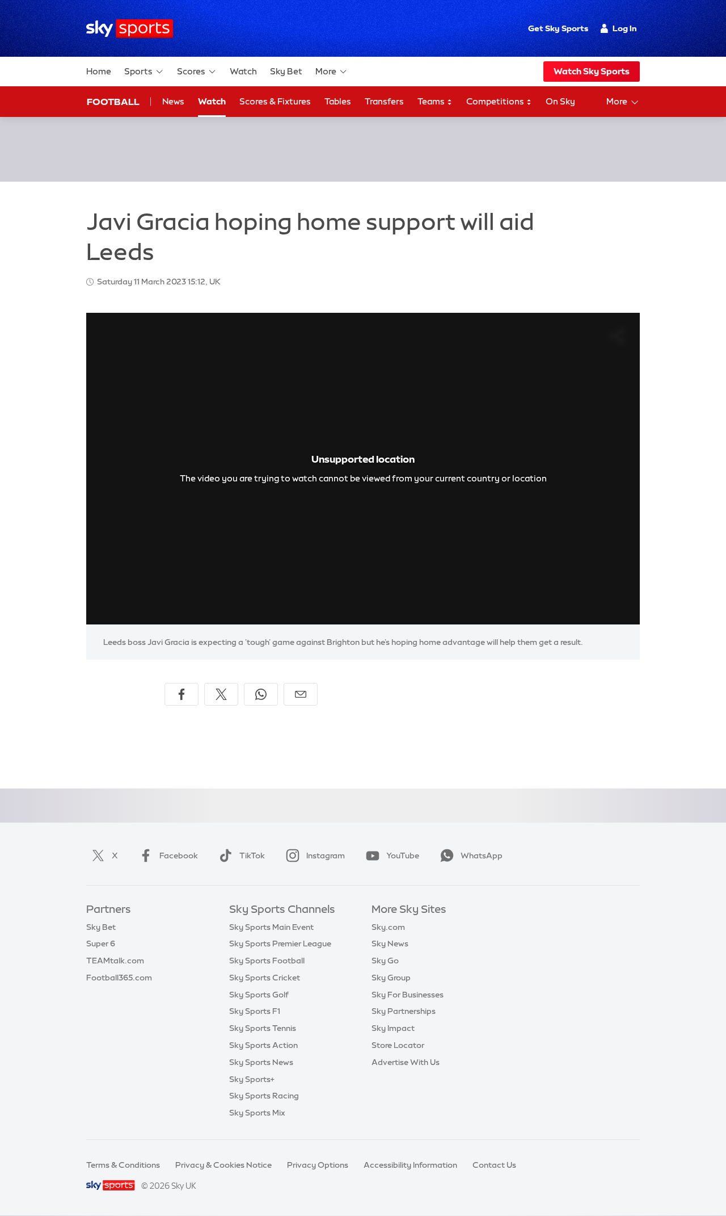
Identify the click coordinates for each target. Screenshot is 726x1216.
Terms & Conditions (123, 1165)
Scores (191, 71)
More (325, 71)
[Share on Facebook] (181, 694)
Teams (431, 101)
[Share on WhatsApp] (261, 694)
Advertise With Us (406, 1062)
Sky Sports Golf (259, 995)
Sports (138, 71)
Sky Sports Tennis (262, 1028)
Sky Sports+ (252, 1079)
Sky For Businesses (408, 995)
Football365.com (119, 978)
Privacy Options (317, 1165)
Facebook (178, 855)
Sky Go (385, 961)
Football (113, 101)
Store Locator (398, 1045)
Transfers (384, 101)
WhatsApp (482, 855)
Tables (337, 101)
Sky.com (388, 927)
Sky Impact (393, 1028)
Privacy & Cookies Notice (223, 1165)
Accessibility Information (410, 1165)
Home (98, 71)
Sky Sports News (261, 1062)
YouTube (402, 855)
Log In (625, 28)
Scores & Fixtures (275, 101)
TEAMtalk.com (115, 961)
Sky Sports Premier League (280, 943)
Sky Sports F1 (254, 1011)
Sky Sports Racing (264, 1096)
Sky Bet (286, 71)
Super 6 (100, 943)
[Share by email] (301, 694)
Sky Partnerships (404, 1011)
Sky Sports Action (263, 1045)
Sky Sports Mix (257, 1113)
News (173, 101)
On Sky (560, 101)
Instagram (325, 855)
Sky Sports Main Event (271, 927)
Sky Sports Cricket (264, 978)
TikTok (252, 855)
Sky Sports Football (267, 961)
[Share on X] (221, 694)
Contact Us (494, 1165)
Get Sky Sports (558, 28)
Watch (243, 71)
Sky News (390, 943)
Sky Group (391, 978)
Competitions (496, 101)
